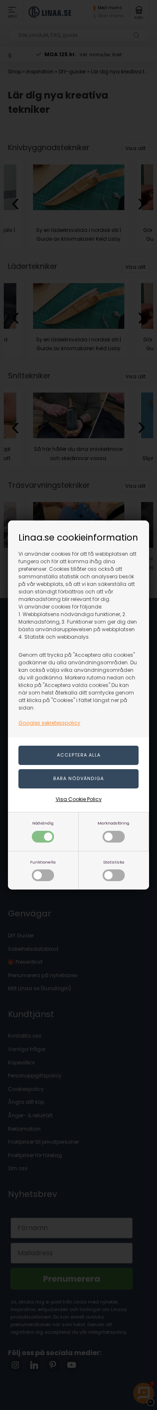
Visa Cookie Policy (79, 799)
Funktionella (43, 862)
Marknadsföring (113, 823)
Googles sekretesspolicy (49, 722)
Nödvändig (43, 823)
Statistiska (113, 862)
